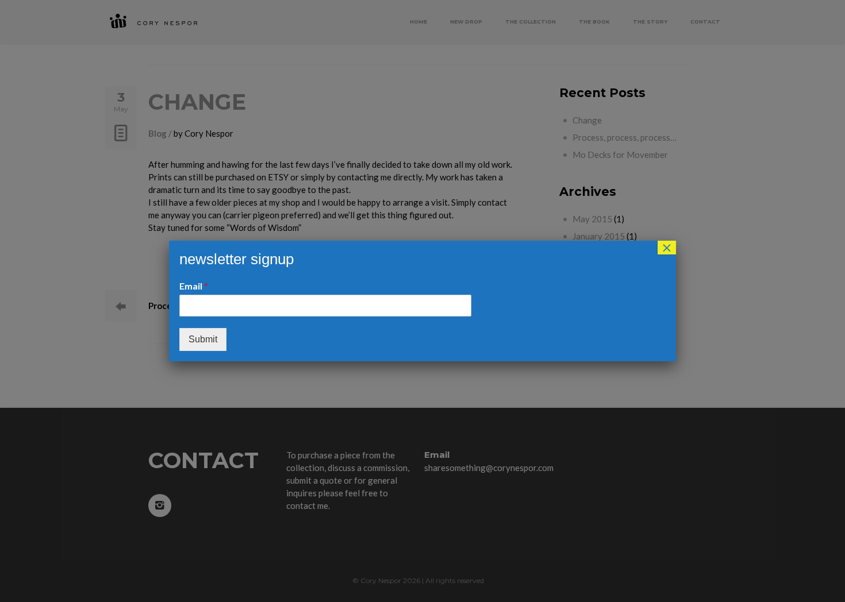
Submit (203, 339)
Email (193, 285)
